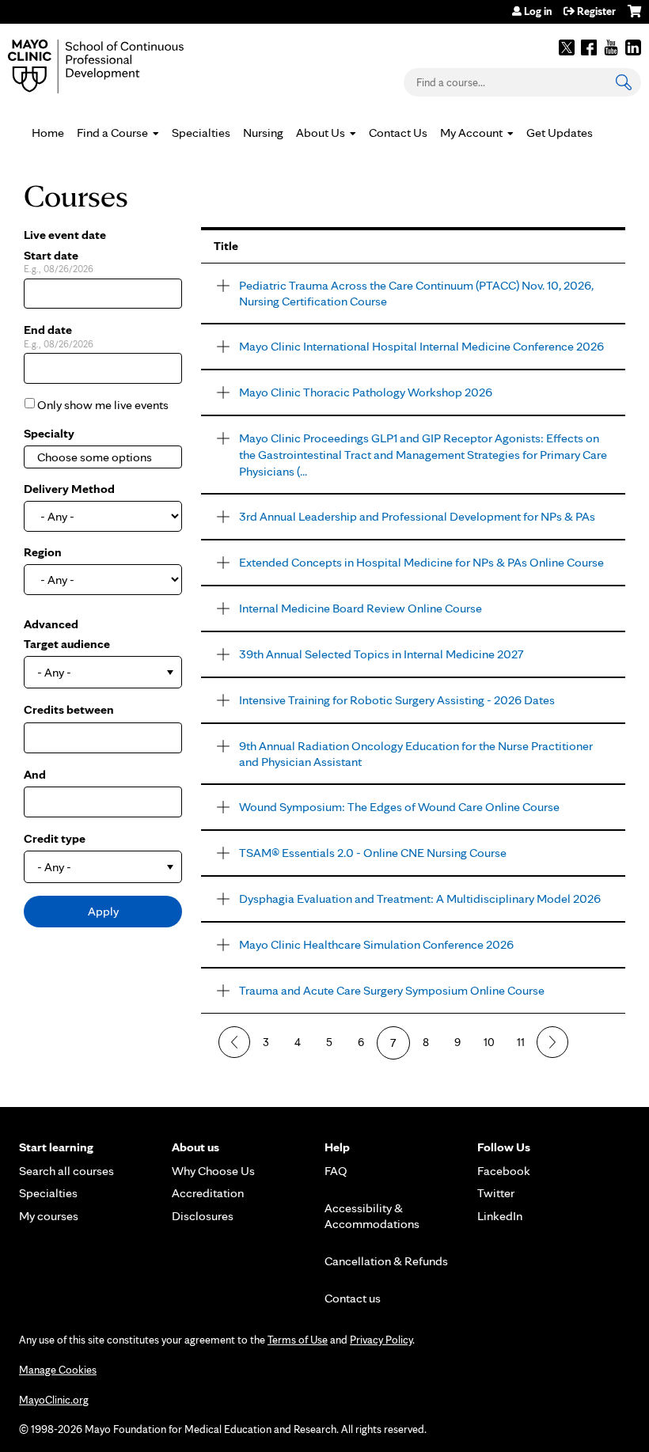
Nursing (263, 132)
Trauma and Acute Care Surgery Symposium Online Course (392, 990)
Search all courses (66, 1170)
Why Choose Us (213, 1170)
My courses (48, 1215)
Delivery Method (69, 488)
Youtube (611, 47)
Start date (51, 255)
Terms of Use (298, 1339)
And (35, 774)
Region (43, 551)
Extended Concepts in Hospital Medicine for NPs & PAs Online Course (421, 562)
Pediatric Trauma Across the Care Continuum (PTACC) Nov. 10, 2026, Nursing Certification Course (416, 293)
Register (596, 11)
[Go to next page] (552, 1042)
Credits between (69, 709)
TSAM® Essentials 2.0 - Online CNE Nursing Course (373, 852)
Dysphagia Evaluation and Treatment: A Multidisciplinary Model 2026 (420, 898)
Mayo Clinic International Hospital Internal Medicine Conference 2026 (421, 346)
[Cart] (634, 17)
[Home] (119, 66)
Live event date (65, 234)
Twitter (567, 47)
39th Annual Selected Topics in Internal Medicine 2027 (381, 654)
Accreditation (208, 1192)
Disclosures (202, 1215)
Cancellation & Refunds (386, 1260)
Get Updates (559, 132)
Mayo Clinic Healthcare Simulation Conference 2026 (376, 944)
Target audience (67, 643)
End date (48, 329)
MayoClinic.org (54, 1399)
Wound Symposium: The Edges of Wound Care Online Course (399, 806)
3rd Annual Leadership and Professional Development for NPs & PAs (417, 516)
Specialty (49, 433)
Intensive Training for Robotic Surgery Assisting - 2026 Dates (397, 699)
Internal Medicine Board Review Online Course (360, 608)
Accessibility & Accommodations (371, 1216)
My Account (471, 132)
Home (48, 132)
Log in (538, 11)
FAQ (335, 1170)
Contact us (352, 1298)
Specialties (201, 132)
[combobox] (103, 456)
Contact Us (398, 132)
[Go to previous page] (234, 1042)
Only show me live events (103, 404)
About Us (320, 132)
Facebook (589, 47)
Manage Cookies (58, 1369)
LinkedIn (633, 47)
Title (226, 245)
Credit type (54, 838)
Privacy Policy (381, 1339)
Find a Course (112, 132)
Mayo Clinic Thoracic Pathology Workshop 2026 (365, 392)
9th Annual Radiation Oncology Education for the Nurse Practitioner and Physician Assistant (416, 754)
